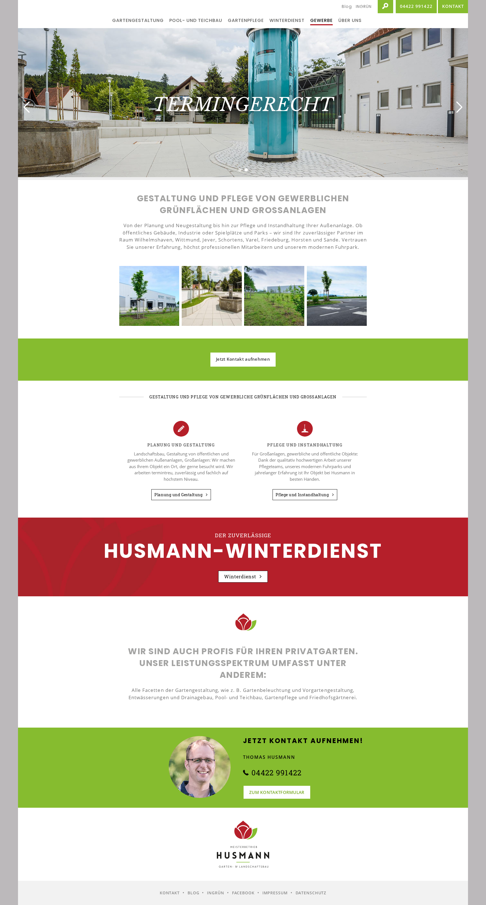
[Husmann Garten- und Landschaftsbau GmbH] (63, 14)
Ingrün (215, 892)
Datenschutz (311, 892)
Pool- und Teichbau (195, 20)
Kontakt (170, 892)
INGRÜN (364, 6)
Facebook (243, 892)
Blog (347, 6)
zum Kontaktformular (277, 792)
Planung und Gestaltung (179, 494)
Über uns (350, 20)
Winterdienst (287, 20)
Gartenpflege (246, 20)
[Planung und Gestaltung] (181, 429)
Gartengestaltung (138, 20)
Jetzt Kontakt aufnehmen (243, 359)
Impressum (275, 892)
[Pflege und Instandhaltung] (305, 429)
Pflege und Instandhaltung (303, 494)
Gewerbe (321, 20)
